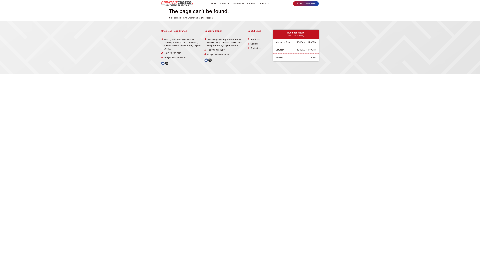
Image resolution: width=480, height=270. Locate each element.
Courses (251, 3)
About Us (224, 3)
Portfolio (237, 3)
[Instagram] (166, 63)
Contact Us (264, 3)
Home (213, 3)
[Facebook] (162, 63)
